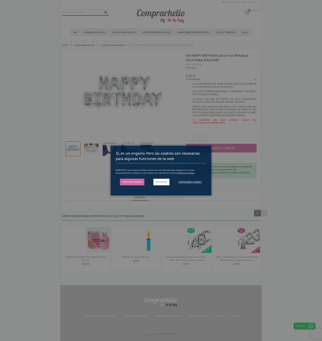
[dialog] (161, 170)
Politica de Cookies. (186, 173)
